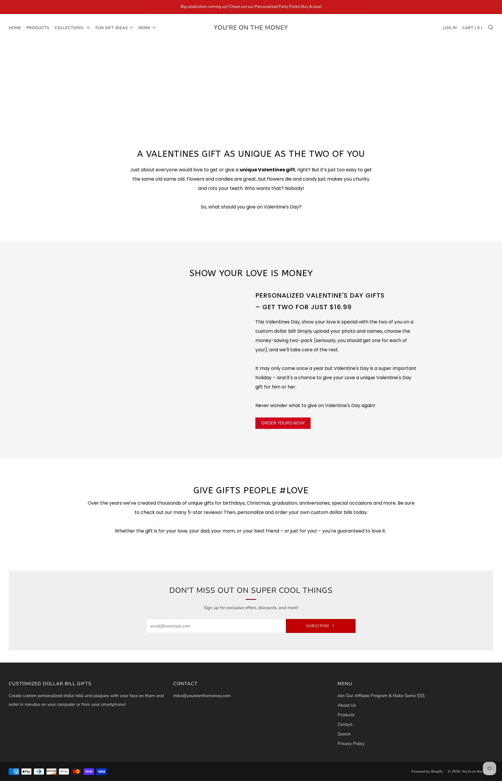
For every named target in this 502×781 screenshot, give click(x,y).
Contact (345, 724)
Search (344, 734)
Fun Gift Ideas (112, 27)
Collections (70, 27)
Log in (450, 27)
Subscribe (318, 626)
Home (15, 27)
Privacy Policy (351, 743)
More (145, 27)
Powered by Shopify (427, 771)
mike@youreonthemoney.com (202, 696)
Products (37, 27)
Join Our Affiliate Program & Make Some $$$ (381, 696)
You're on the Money (251, 27)
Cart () (472, 27)
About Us (347, 705)
